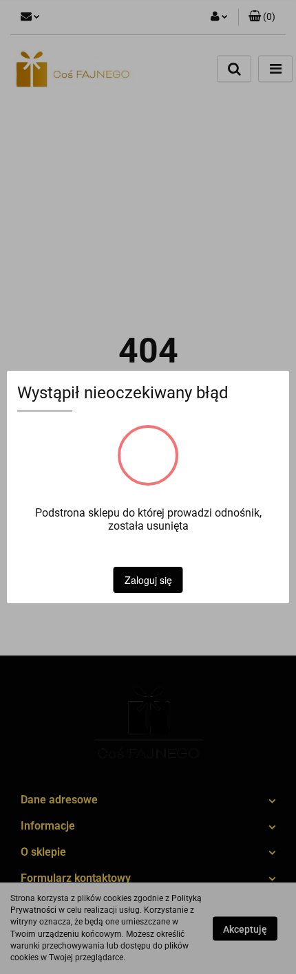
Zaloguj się (148, 580)
